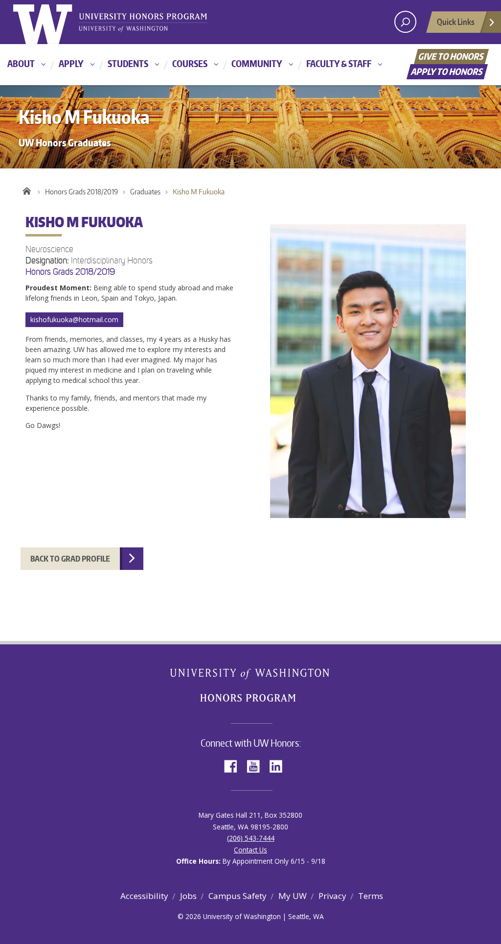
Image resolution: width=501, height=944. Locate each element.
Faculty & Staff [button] (338, 63)
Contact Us (250, 849)
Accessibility (144, 895)
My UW (292, 895)
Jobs (188, 895)
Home (27, 189)
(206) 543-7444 (250, 838)
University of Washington (53, 22)
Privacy (332, 895)
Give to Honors (451, 56)
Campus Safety (237, 895)
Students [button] (128, 63)
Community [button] (256, 63)
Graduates (145, 191)
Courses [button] (189, 63)
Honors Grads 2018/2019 (81, 191)
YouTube (257, 766)
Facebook (234, 766)
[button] (250, 378)
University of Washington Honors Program (142, 23)
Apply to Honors (447, 71)
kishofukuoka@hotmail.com (74, 319)
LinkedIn (279, 766)
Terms (370, 895)
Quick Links (456, 21)
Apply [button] (71, 63)
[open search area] (405, 22)
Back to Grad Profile (70, 559)
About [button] (21, 63)
